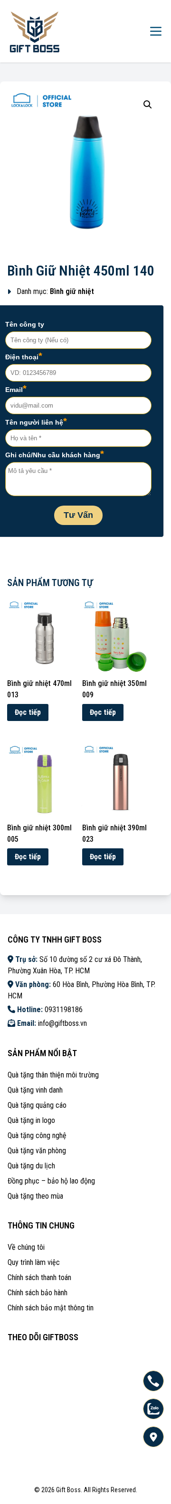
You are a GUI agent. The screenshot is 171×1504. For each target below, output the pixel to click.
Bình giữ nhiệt (72, 291)
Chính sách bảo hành (37, 1292)
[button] (147, 104)
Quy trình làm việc (34, 1262)
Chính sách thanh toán (39, 1277)
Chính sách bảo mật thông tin (51, 1307)
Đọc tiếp (28, 712)
